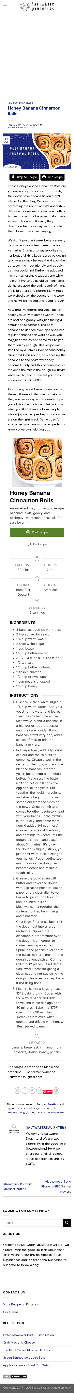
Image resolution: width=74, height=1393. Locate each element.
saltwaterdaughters (21, 127)
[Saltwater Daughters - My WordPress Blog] (37, 7)
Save (49, 1091)
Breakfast (26, 102)
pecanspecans (55, 1112)
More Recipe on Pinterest (21, 1304)
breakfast (31, 1108)
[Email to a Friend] (39, 1090)
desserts (12, 1112)
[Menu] (5, 7)
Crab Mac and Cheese (19, 1342)
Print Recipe (54, 177)
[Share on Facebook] (25, 1090)
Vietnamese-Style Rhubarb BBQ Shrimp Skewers (56, 1186)
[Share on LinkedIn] (56, 1090)
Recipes (13, 102)
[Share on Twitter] (32, 1090)
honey (31, 1112)
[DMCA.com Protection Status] (15, 1376)
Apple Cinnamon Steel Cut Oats (26, 1365)
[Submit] (67, 1223)
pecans (40, 1112)
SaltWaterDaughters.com (54, 1387)
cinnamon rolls (47, 1108)
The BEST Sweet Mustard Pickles (26, 1350)
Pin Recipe (39, 544)
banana (20, 1108)
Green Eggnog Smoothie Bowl (24, 1358)
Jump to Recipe (26, 177)
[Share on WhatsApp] (18, 1090)
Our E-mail (10, 1312)
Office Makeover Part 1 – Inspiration (28, 1335)
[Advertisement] (37, 52)
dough (22, 1112)
